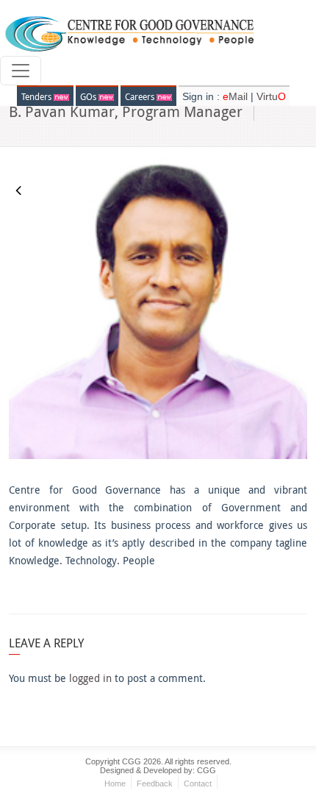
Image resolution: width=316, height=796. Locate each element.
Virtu (271, 96)
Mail (237, 96)
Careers (141, 96)
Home (115, 783)
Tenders (37, 96)
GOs (89, 96)
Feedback (155, 783)
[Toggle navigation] (20, 70)
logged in (90, 678)
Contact (198, 783)
